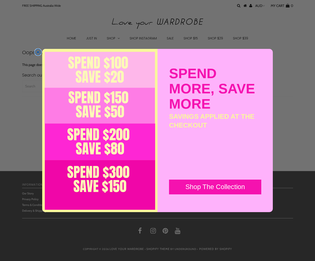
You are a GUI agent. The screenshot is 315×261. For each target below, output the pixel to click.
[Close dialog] (38, 52)
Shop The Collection (215, 186)
